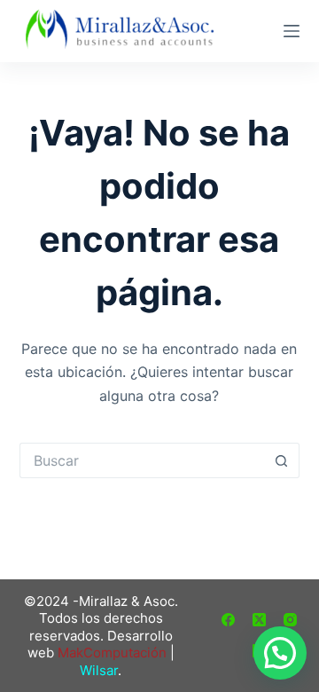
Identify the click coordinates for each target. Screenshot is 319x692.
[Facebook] (228, 619)
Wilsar (99, 670)
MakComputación (112, 652)
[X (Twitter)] (259, 619)
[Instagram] (290, 619)
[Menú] (292, 31)
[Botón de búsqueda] (282, 460)
